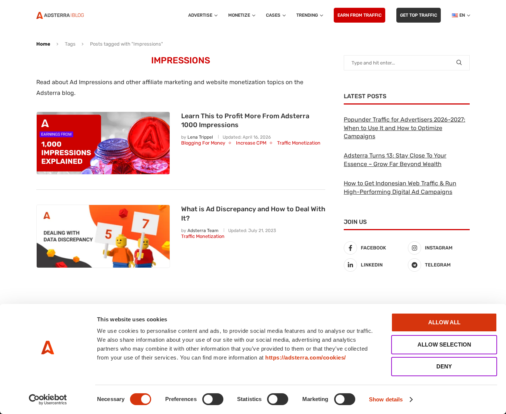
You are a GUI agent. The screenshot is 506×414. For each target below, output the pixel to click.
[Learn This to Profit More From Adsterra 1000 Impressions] (103, 143)
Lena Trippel (200, 137)
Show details (386, 399)
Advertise (200, 15)
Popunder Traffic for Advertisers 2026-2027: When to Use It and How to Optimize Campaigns (404, 128)
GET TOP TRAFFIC (418, 15)
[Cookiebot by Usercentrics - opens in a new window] (48, 399)
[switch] (212, 399)
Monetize (239, 15)
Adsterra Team (203, 230)
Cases (273, 15)
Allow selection (444, 344)
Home (43, 44)
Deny (444, 366)
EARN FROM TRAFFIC (359, 15)
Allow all (444, 322)
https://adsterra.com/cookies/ (305, 357)
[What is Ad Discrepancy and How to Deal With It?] (103, 236)
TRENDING (307, 15)
